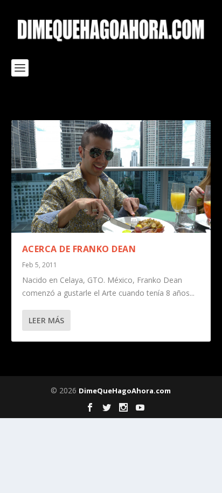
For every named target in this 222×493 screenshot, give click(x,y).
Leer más (46, 320)
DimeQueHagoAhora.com (125, 390)
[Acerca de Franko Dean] (111, 176)
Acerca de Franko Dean (79, 249)
